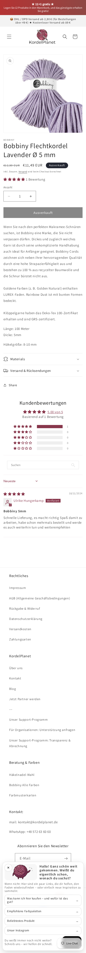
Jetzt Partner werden (25, 699)
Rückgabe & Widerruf (24, 608)
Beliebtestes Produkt (21, 921)
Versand (23, 171)
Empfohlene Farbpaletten (24, 911)
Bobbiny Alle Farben (24, 785)
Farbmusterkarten (22, 795)
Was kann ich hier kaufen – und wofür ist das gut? (37, 900)
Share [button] (13, 385)
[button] (9, 37)
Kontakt (15, 678)
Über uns (16, 668)
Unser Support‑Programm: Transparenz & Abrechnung (39, 743)
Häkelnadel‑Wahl (22, 775)
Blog (12, 689)
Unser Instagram (18, 930)
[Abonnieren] (66, 858)
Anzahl (7, 187)
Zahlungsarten (20, 639)
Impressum (17, 588)
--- (10, 709)
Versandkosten (20, 629)
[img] (14, 494)
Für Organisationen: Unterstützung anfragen (42, 730)
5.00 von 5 (55, 412)
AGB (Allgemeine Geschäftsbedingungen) (39, 598)
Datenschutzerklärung (25, 619)
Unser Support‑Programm (28, 719)
